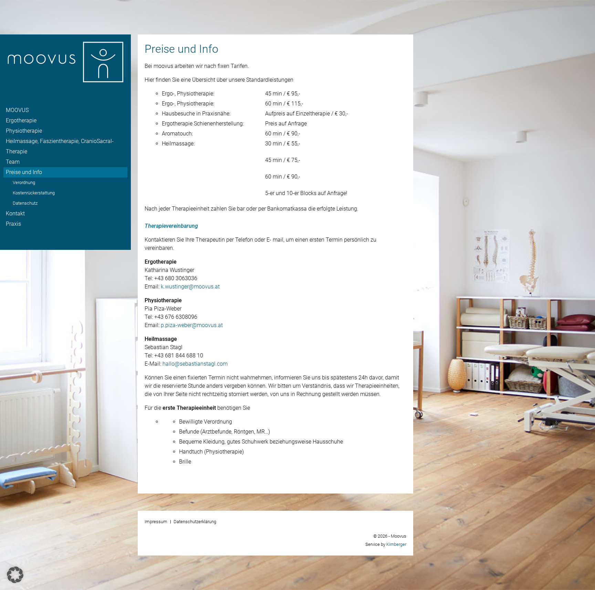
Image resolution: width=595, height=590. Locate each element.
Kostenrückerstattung (34, 192)
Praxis (13, 224)
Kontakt (15, 213)
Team (13, 162)
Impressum (156, 521)
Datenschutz (25, 203)
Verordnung (24, 182)
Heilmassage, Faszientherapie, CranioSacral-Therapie (60, 146)
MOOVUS (17, 110)
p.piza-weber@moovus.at (192, 325)
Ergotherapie (21, 120)
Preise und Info (24, 172)
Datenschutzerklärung (195, 521)
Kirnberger (396, 544)
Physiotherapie (24, 131)
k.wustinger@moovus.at (190, 286)
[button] (15, 575)
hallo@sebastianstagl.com (195, 363)
